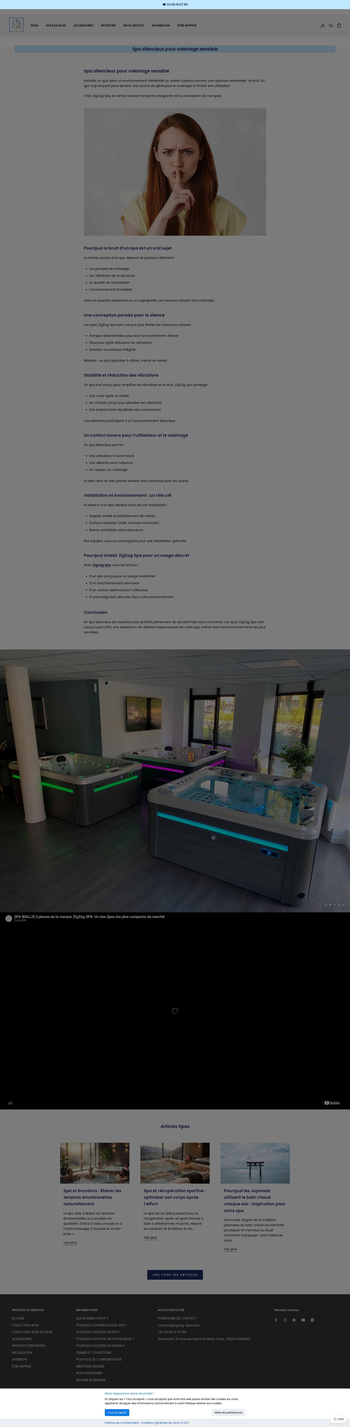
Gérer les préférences (228, 1412)
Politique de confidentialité (122, 1423)
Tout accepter (117, 1412)
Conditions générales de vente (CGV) (165, 1423)
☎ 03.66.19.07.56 (175, 4)
